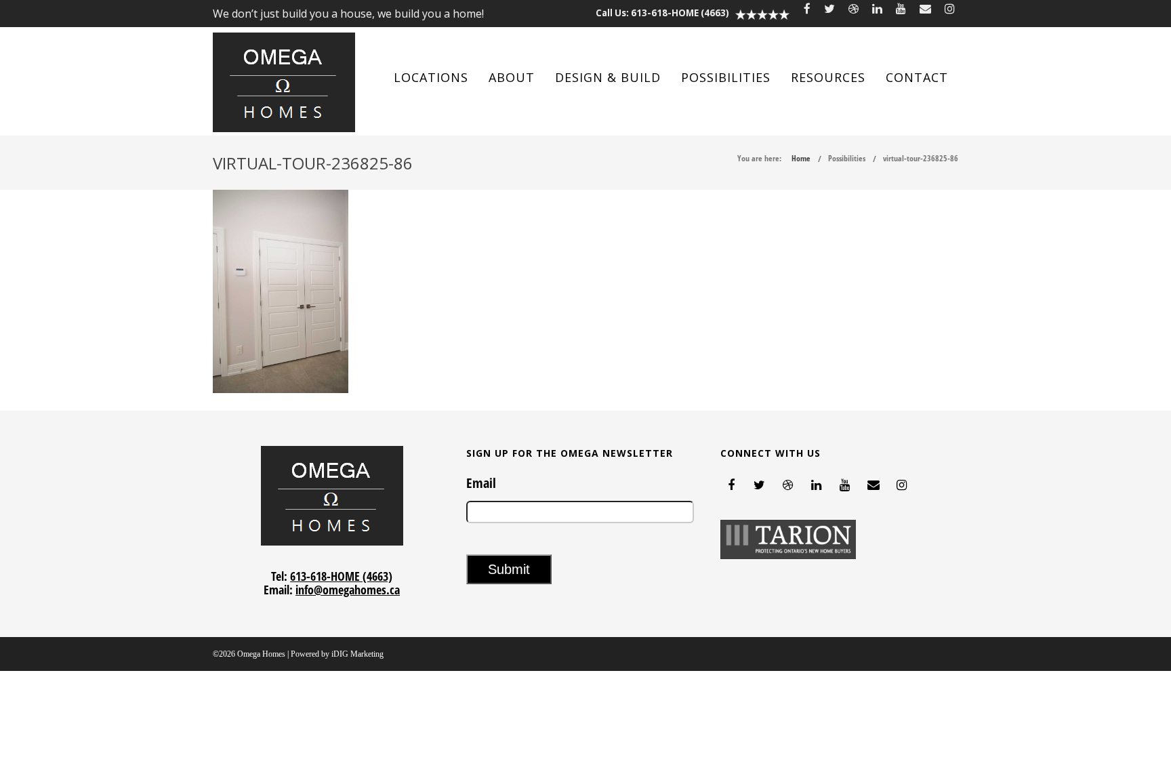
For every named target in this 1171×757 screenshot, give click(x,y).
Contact (917, 77)
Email (481, 483)
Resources (828, 77)
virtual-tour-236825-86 (920, 158)
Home (801, 158)
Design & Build (608, 77)
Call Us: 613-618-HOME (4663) (662, 13)
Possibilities (726, 77)
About (512, 77)
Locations (431, 77)
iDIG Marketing (357, 654)
